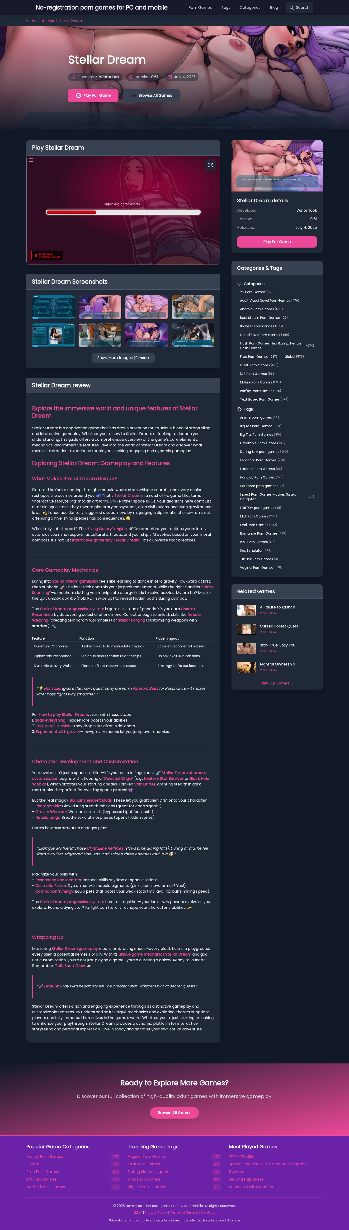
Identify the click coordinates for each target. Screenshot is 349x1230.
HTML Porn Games (259, 365)
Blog (274, 7)
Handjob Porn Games (261, 477)
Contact (208, 1212)
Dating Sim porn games (264, 451)
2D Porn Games (256, 292)
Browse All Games (155, 95)
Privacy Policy (156, 1212)
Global (294, 356)
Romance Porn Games (263, 533)
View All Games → (277, 683)
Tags (225, 7)
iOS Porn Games (258, 373)
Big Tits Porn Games (260, 434)
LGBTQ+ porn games (260, 507)
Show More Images (123, 357)
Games (48, 20)
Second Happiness (246, 1179)
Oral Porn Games (258, 524)
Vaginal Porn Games (261, 567)
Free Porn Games (258, 356)
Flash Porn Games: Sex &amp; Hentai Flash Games (277, 345)
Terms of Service (184, 1212)
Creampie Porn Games (263, 443)
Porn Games (200, 7)
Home (31, 20)
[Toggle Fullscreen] (210, 165)
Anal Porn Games (144, 1179)
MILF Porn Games (258, 516)
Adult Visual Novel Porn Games (269, 300)
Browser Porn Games (261, 326)
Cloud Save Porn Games (264, 334)
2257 (138, 1212)
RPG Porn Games (257, 542)
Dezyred (237, 1171)
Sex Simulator (255, 550)
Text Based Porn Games (264, 399)
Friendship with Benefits (251, 1187)
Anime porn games (260, 417)
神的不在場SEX (242, 1156)
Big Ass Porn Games (260, 426)
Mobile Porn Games (260, 382)
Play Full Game (97, 95)
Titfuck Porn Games (260, 559)
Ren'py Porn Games (260, 390)
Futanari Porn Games (261, 468)
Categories (250, 7)
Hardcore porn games (262, 485)
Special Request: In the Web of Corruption (268, 1164)
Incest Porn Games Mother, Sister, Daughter (277, 497)
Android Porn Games (261, 309)
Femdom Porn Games (262, 460)
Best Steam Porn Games (264, 317)
